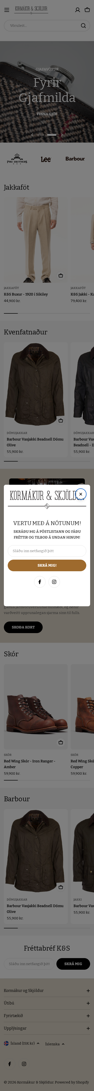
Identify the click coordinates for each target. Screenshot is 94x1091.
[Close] (85, 969)
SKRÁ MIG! (47, 1064)
